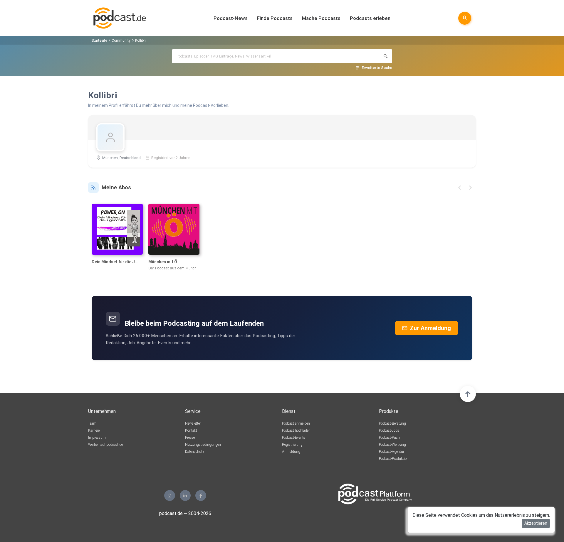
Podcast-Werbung (392, 445)
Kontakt (191, 430)
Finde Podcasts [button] (275, 18)
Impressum (97, 437)
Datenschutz (194, 452)
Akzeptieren (535, 523)
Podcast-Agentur (391, 452)
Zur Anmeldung (430, 328)
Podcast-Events (293, 437)
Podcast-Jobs (389, 430)
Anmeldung (291, 452)
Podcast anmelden (296, 423)
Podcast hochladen (296, 430)
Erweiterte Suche (377, 67)
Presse (190, 437)
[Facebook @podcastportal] (200, 495)
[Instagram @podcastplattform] (169, 495)
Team (92, 423)
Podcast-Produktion (394, 459)
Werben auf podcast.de (105, 445)
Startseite (99, 40)
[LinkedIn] (185, 495)
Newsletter (193, 423)
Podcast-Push (389, 437)
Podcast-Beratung (392, 423)
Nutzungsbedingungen (203, 445)
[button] (459, 187)
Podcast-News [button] (231, 18)
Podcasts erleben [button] (370, 18)
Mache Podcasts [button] (321, 18)
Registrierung (292, 445)
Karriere (94, 430)
